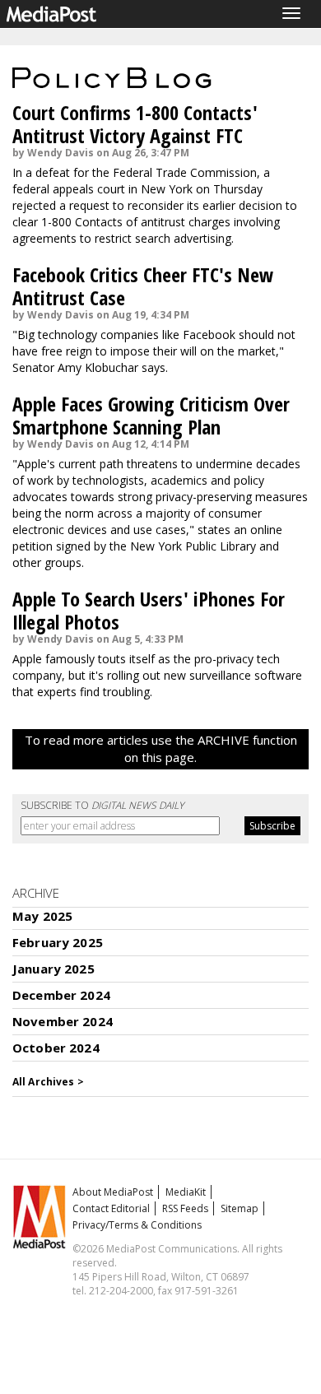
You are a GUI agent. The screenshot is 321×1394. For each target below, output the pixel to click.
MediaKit (185, 1192)
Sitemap (239, 1208)
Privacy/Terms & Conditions (137, 1225)
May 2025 (42, 916)
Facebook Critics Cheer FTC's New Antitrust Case (142, 286)
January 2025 (53, 968)
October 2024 (56, 1047)
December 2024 (61, 995)
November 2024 (62, 1021)
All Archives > (48, 1082)
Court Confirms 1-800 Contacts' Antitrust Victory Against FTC (135, 124)
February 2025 (57, 942)
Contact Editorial (111, 1208)
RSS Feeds (185, 1208)
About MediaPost (112, 1192)
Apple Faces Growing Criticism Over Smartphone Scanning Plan (151, 415)
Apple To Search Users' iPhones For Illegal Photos (148, 610)
